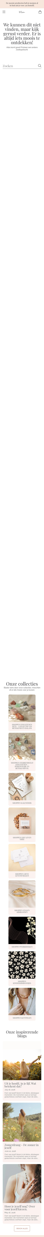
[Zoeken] (39, 65)
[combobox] (22, 66)
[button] (3, 11)
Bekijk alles (22, 1228)
